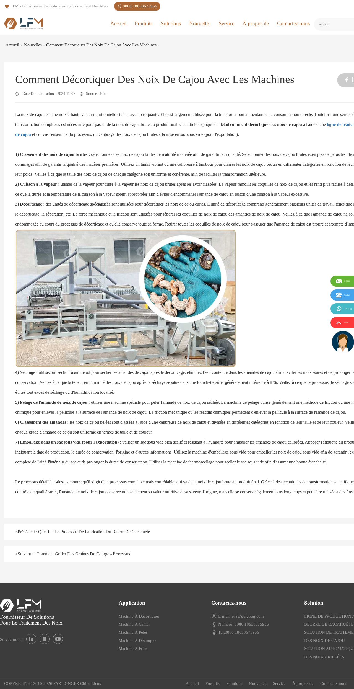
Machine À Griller (134, 624)
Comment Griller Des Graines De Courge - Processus (82, 553)
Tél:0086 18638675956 (238, 632)
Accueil (118, 23)
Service (226, 23)
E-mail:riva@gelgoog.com (241, 616)
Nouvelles (199, 23)
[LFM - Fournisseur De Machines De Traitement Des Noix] (23, 23)
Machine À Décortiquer (139, 616)
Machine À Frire (133, 648)
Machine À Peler (133, 632)
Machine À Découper (137, 640)
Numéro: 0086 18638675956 (243, 624)
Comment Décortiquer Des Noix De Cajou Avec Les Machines (101, 45)
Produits (143, 23)
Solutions (171, 23)
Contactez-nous (293, 23)
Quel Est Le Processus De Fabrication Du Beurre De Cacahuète (93, 531)
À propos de (256, 23)
